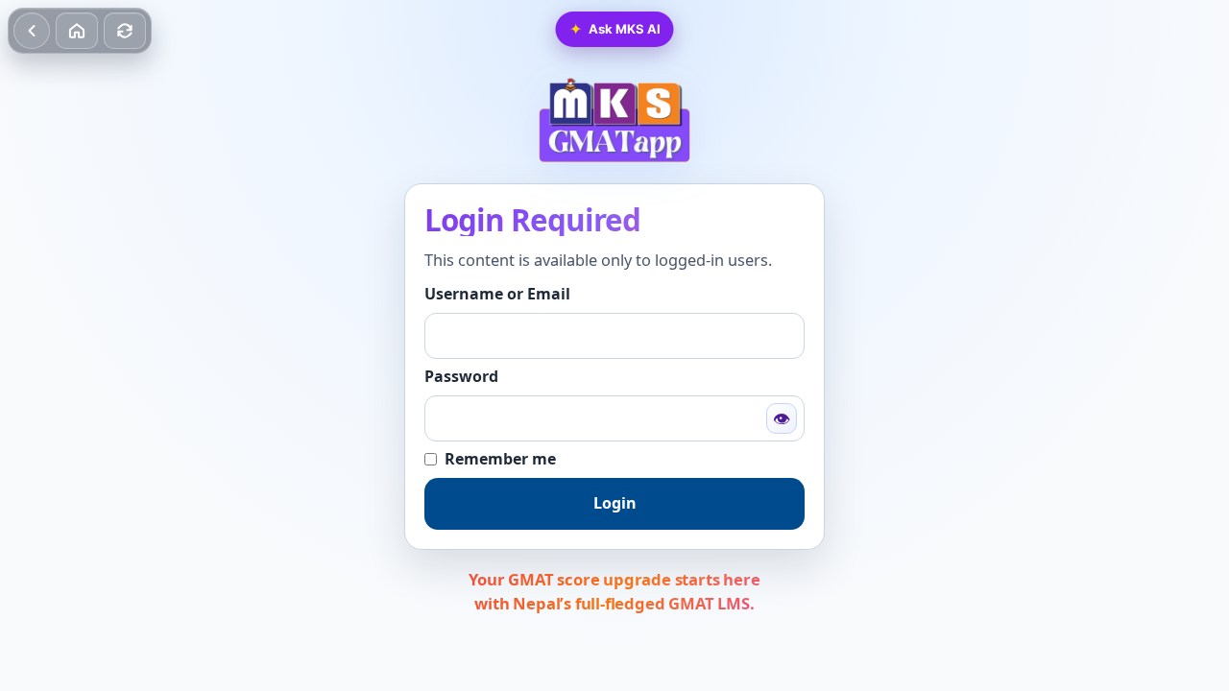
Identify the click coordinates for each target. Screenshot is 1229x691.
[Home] (77, 30)
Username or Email (497, 294)
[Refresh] (125, 30)
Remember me (500, 459)
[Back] (31, 30)
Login (615, 502)
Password (461, 377)
